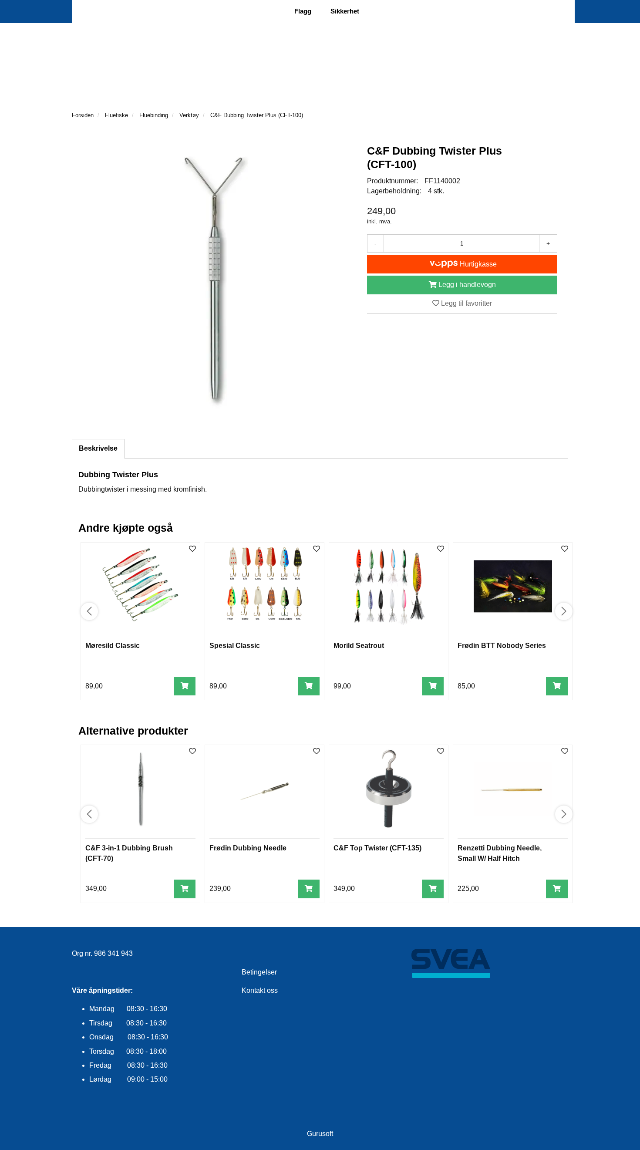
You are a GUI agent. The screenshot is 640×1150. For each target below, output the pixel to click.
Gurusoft (320, 1133)
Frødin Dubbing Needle (247, 848)
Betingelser (259, 972)
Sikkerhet (344, 11)
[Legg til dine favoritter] (192, 549)
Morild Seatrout (358, 645)
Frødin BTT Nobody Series (502, 645)
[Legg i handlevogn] (184, 686)
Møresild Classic (112, 645)
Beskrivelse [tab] (98, 448)
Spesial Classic (234, 645)
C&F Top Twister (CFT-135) (377, 848)
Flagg (302, 11)
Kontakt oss (260, 990)
